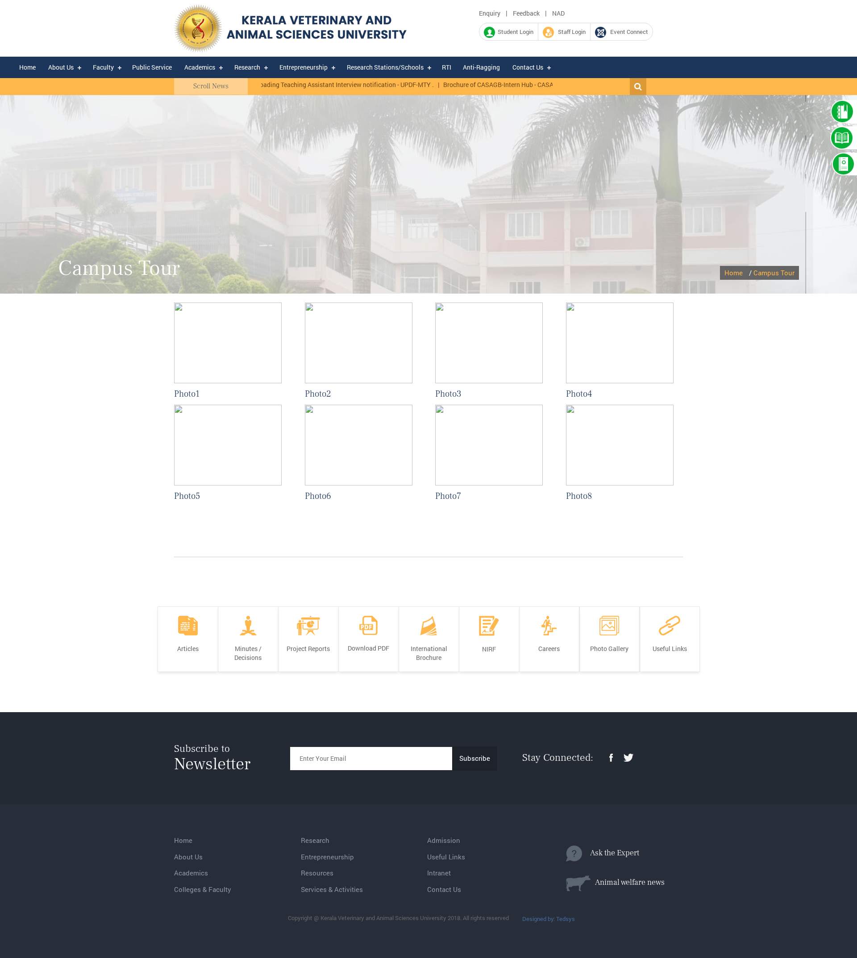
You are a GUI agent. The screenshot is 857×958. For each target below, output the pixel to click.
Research (247, 67)
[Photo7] (489, 444)
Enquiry (489, 13)
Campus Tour (774, 272)
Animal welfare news (628, 882)
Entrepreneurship (303, 67)
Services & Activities (332, 889)
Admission (443, 840)
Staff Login (570, 32)
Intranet (439, 872)
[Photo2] (358, 342)
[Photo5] (228, 444)
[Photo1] (228, 342)
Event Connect (627, 32)
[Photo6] (358, 444)
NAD (558, 13)
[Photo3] (489, 342)
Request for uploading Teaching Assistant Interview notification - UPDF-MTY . (303, 84)
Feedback (526, 13)
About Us (61, 67)
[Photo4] (620, 342)
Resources (317, 872)
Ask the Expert (610, 853)
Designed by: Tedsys (548, 919)
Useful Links (446, 856)
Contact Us (527, 67)
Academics (199, 67)
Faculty (103, 67)
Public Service (152, 67)
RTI (446, 67)
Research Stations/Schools (385, 67)
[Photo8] (620, 444)
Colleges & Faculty (202, 889)
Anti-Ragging (481, 67)
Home (27, 67)
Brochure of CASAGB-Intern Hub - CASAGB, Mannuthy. (496, 84)
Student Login (514, 32)
